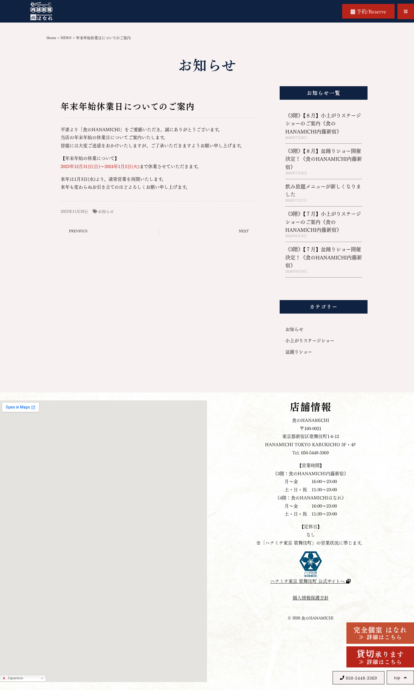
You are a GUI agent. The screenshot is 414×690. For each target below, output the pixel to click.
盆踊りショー (298, 351)
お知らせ (106, 211)
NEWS (66, 37)
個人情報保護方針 (311, 597)
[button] (405, 11)
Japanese (14, 678)
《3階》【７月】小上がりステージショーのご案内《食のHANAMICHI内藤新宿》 (323, 221)
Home (51, 37)
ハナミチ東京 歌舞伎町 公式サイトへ (308, 580)
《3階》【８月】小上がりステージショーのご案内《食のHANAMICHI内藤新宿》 (323, 123)
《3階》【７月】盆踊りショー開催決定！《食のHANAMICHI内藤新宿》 (323, 257)
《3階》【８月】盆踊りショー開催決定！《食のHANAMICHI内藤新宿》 (323, 159)
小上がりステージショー (309, 340)
